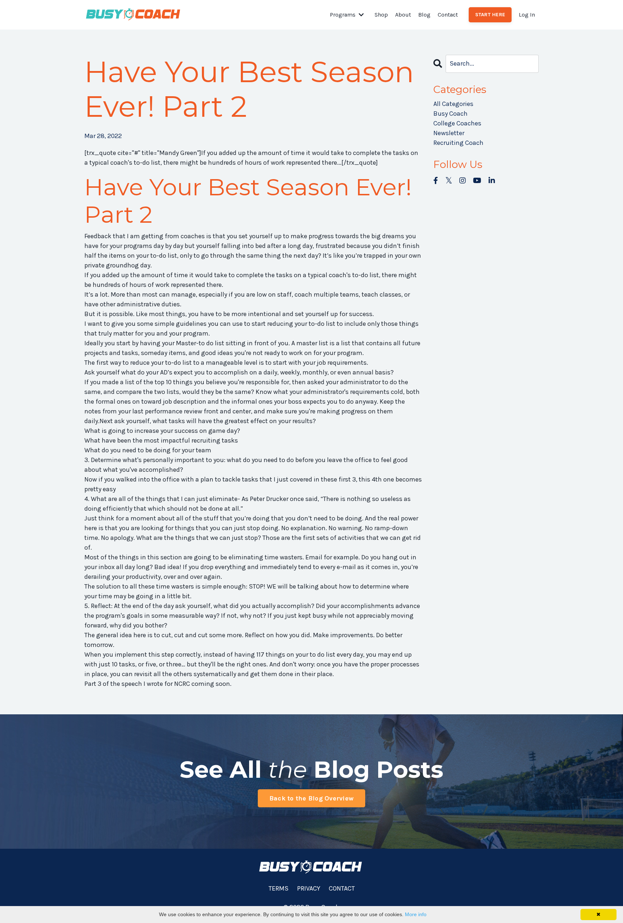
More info (416, 914)
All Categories (453, 104)
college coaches (457, 123)
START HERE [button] (490, 15)
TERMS (278, 888)
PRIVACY (308, 888)
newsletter (448, 133)
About (403, 14)
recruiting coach (458, 143)
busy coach (450, 113)
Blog (424, 14)
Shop (381, 14)
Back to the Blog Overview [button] (311, 798)
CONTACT (342, 888)
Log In (527, 14)
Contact (448, 14)
